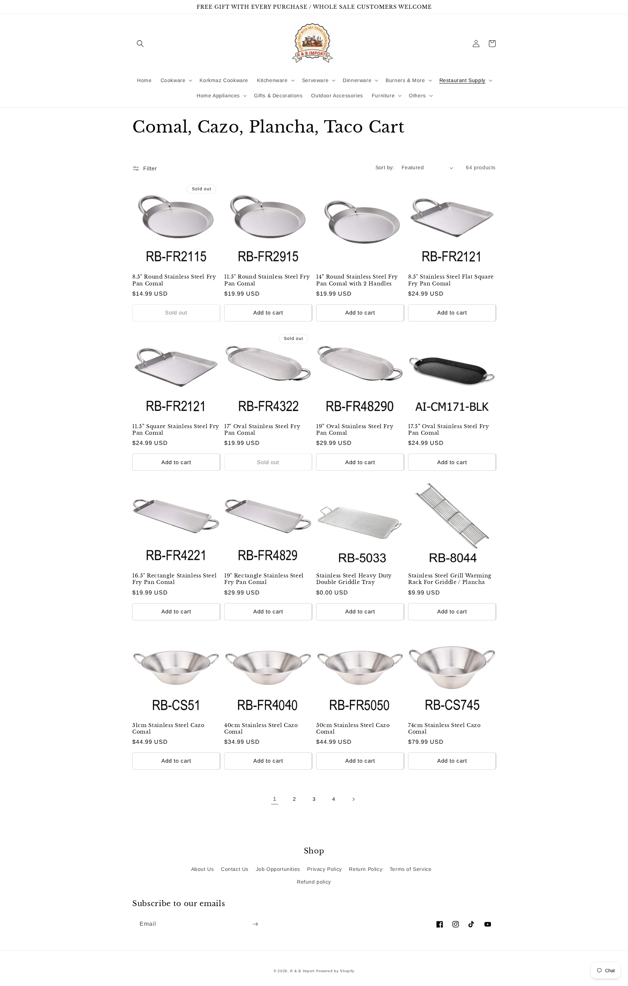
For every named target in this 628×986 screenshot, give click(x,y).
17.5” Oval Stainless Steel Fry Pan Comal (448, 429)
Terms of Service (411, 869)
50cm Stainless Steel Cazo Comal (353, 728)
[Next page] (353, 799)
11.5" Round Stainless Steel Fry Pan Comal (267, 280)
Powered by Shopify (335, 971)
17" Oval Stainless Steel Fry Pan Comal (262, 429)
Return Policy (365, 869)
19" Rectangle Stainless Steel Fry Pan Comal (264, 578)
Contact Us (235, 869)
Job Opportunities (278, 869)
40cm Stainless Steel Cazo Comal (261, 728)
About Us (202, 869)
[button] (140, 44)
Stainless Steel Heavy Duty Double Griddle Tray (354, 578)
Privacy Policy (324, 869)
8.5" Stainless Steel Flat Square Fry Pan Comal (451, 280)
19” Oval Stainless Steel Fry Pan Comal (354, 429)
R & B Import (303, 971)
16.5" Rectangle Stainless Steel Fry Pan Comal (174, 578)
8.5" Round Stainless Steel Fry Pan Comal (174, 280)
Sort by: (384, 167)
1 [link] (275, 799)
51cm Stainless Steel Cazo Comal (168, 728)
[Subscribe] (255, 924)
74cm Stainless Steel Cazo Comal (444, 728)
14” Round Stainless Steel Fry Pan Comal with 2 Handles (357, 280)
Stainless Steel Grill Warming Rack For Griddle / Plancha (449, 578)
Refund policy (314, 882)
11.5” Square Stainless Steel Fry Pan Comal (175, 429)
